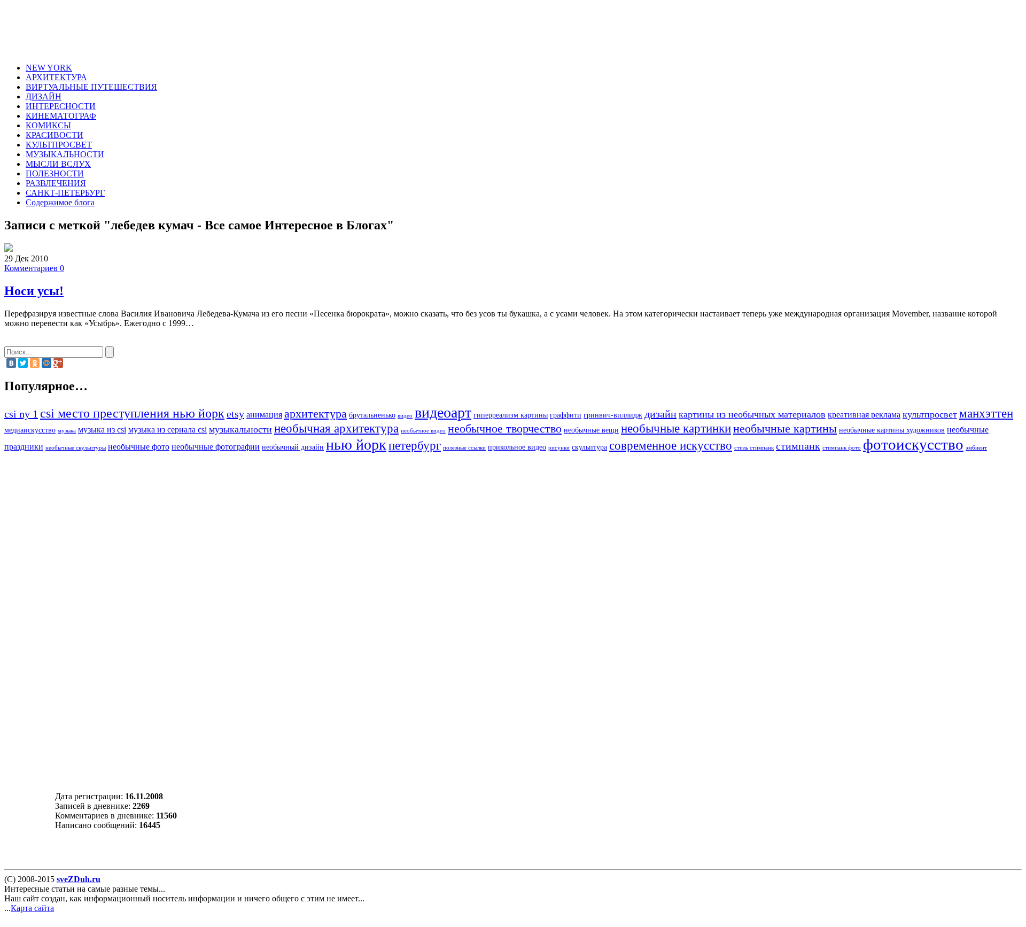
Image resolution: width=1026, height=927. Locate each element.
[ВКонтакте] (11, 363)
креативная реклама (864, 415)
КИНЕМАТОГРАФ (61, 115)
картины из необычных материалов (752, 414)
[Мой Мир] (46, 363)
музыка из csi (102, 430)
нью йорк (356, 444)
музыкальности (240, 429)
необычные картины (785, 428)
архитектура (315, 413)
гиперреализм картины (510, 415)
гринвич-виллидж (613, 415)
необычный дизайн (293, 447)
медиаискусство (30, 430)
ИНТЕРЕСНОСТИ (61, 106)
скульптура (589, 447)
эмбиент (976, 448)
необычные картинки (676, 428)
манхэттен (986, 413)
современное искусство (670, 445)
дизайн (660, 414)
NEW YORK (49, 67)
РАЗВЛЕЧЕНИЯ (56, 183)
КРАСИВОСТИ (54, 135)
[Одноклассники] (35, 363)
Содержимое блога (60, 202)
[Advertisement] (227, 28)
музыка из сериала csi (167, 430)
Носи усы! (34, 291)
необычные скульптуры (75, 448)
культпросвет (930, 414)
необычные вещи (591, 430)
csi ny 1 (21, 414)
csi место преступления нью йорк (132, 413)
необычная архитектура (336, 428)
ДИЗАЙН (43, 96)
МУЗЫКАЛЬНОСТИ (65, 154)
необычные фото (138, 447)
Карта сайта (32, 908)
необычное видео (423, 431)
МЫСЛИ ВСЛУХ (58, 163)
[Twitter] (23, 363)
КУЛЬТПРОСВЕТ (59, 144)
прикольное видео (517, 447)
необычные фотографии (216, 447)
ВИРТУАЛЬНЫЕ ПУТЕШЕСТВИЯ (91, 86)
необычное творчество (505, 428)
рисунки (559, 448)
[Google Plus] (58, 363)
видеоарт (443, 412)
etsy (235, 414)
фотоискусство (913, 444)
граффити (565, 415)
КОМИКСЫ (48, 125)
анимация (264, 415)
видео (405, 416)
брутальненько (372, 415)
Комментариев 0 (34, 268)
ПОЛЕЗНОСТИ (55, 173)
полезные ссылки (464, 448)
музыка (67, 431)
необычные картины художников (892, 430)
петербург (414, 445)
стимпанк (798, 446)
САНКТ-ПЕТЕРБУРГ (65, 192)
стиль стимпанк (754, 448)
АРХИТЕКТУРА (56, 77)
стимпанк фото (841, 448)
